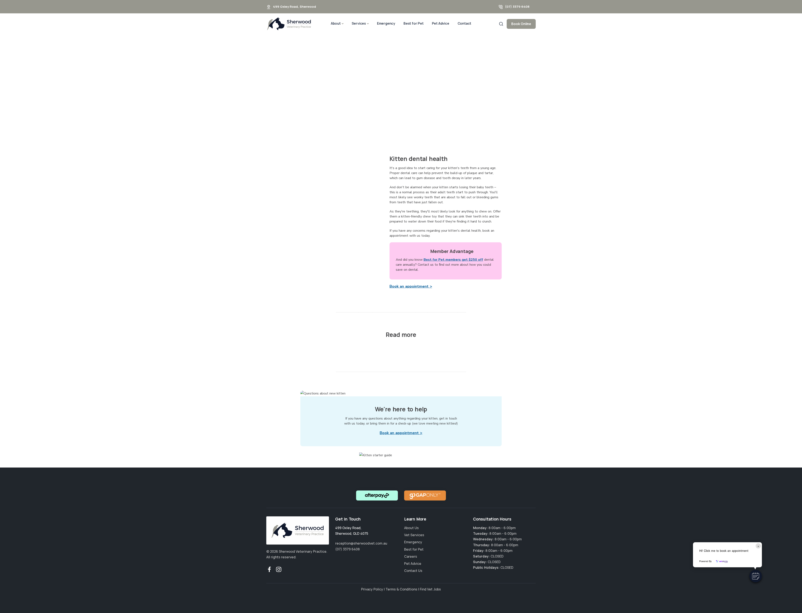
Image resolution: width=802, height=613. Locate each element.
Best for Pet (414, 23)
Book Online (521, 23)
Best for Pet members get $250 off (453, 259)
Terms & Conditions (401, 589)
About (336, 23)
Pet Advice (440, 23)
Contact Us (413, 570)
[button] (755, 576)
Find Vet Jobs (430, 589)
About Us (411, 528)
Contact (464, 23)
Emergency (386, 23)
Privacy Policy (372, 589)
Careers (410, 556)
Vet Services (414, 535)
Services (359, 23)
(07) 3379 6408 (517, 6)
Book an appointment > (411, 286)
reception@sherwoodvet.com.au (361, 543)
